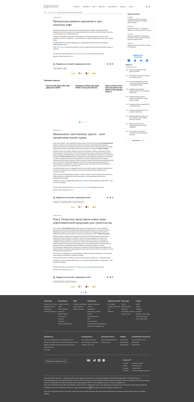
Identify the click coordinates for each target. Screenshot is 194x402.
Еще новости (136, 140)
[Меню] (146, 7)
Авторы (125, 365)
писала (62, 47)
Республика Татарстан (141, 337)
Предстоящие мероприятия (109, 339)
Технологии (61, 321)
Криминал (111, 311)
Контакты (125, 370)
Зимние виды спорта (142, 316)
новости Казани (57, 68)
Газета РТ (127, 360)
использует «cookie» (71, 391)
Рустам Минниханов (66, 202)
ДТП (109, 309)
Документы (48, 337)
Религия (89, 314)
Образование (91, 309)
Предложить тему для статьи (56, 361)
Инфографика (124, 344)
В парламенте (48, 309)
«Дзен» (71, 56)
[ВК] (140, 60)
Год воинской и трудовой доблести (97, 323)
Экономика (86, 6)
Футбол (138, 304)
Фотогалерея (124, 339)
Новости (129, 65)
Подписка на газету (137, 363)
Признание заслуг (49, 347)
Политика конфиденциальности (141, 370)
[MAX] (147, 60)
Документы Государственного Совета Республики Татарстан (61, 342)
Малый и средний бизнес (65, 323)
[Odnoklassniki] (99, 360)
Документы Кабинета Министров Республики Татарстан (59, 344)
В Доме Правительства (50, 311)
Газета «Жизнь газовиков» (88, 339)
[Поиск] (149, 7)
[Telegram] (110, 64)
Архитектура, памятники (128, 311)
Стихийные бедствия (114, 306)
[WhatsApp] (112, 64)
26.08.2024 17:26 (57, 17)
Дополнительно (107, 337)
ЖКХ (88, 319)
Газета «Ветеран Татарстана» (89, 342)
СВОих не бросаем (78, 309)
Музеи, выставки (126, 306)
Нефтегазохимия (63, 309)
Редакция (126, 368)
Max (74, 53)
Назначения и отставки (50, 304)
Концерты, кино (125, 314)
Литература (124, 309)
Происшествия (112, 6)
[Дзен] (128, 60)
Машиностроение (63, 314)
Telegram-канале (81, 53)
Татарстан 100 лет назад (139, 339)
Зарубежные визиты (49, 306)
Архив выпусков (136, 365)
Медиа (123, 337)
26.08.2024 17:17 (57, 130)
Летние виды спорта (141, 319)
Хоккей (138, 306)
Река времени (136, 344)
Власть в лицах (105, 342)
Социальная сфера (92, 316)
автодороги (56, 202)
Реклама (125, 363)
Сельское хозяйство (63, 304)
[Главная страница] (51, 6)
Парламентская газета (87, 344)
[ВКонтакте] (107, 64)
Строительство (62, 316)
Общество (101, 6)
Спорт (130, 6)
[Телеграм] (134, 60)
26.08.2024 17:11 (57, 215)
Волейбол (139, 309)
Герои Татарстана (78, 306)
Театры (123, 304)
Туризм (60, 306)
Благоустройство (92, 321)
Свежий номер (136, 368)
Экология (90, 306)
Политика (76, 6)
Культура (122, 6)
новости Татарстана (78, 202)
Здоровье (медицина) (93, 304)
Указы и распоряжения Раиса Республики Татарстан (58, 339)
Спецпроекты (86, 337)
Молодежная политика (93, 311)
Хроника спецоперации (79, 304)
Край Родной (135, 342)
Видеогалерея (124, 342)
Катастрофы (111, 304)
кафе (64, 68)
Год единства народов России (95, 326)
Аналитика (47, 349)
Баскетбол (139, 311)
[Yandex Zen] (103, 360)
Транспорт (61, 319)
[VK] (89, 360)
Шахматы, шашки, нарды (143, 314)
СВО (93, 6)
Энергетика (61, 311)
